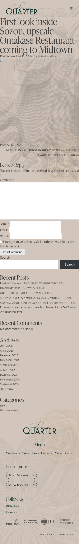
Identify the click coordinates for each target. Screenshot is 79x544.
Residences (47, 453)
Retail (35, 453)
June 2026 (6, 345)
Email (4, 230)
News (18, 145)
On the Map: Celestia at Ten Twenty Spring (26, 292)
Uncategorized (9, 410)
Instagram (12, 506)
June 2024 (6, 389)
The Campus (13, 453)
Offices (26, 453)
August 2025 (8, 369)
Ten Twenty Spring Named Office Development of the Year (36, 297)
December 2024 (9, 374)
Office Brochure (18, 484)
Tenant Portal (64, 453)
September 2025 (9, 365)
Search (5, 257)
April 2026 (6, 350)
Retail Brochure (18, 475)
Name (4, 224)
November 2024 (10, 379)
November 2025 (10, 360)
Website (4, 236)
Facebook (12, 512)
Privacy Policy (48, 534)
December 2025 (9, 355)
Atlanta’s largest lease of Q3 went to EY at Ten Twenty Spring (38, 302)
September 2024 (9, 384)
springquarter (47, 56)
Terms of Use (66, 534)
